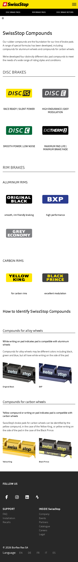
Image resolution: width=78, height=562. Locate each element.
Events (42, 518)
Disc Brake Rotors (64, 12)
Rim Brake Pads (39, 12)
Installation (9, 518)
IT (46, 552)
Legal (42, 534)
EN (20, 552)
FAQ (5, 514)
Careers (43, 530)
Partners (43, 522)
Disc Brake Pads (13, 12)
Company (44, 514)
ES (54, 552)
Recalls (7, 522)
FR (38, 552)
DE (29, 552)
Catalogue (44, 526)
